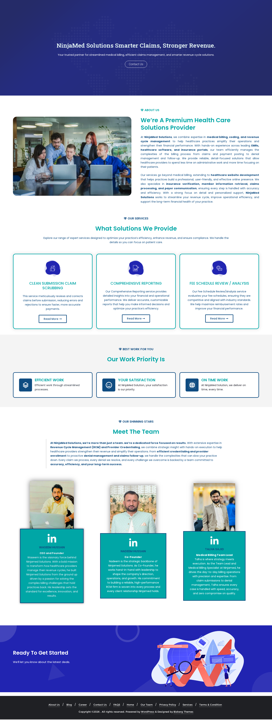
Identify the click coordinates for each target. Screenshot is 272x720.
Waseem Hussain (52, 547)
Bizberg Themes (183, 711)
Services (188, 704)
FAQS (116, 704)
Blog (69, 704)
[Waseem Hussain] (52, 539)
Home (130, 704)
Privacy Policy (167, 704)
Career (83, 704)
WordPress (147, 711)
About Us (54, 704)
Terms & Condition (210, 704)
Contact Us (100, 704)
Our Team (147, 704)
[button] (150, 110)
